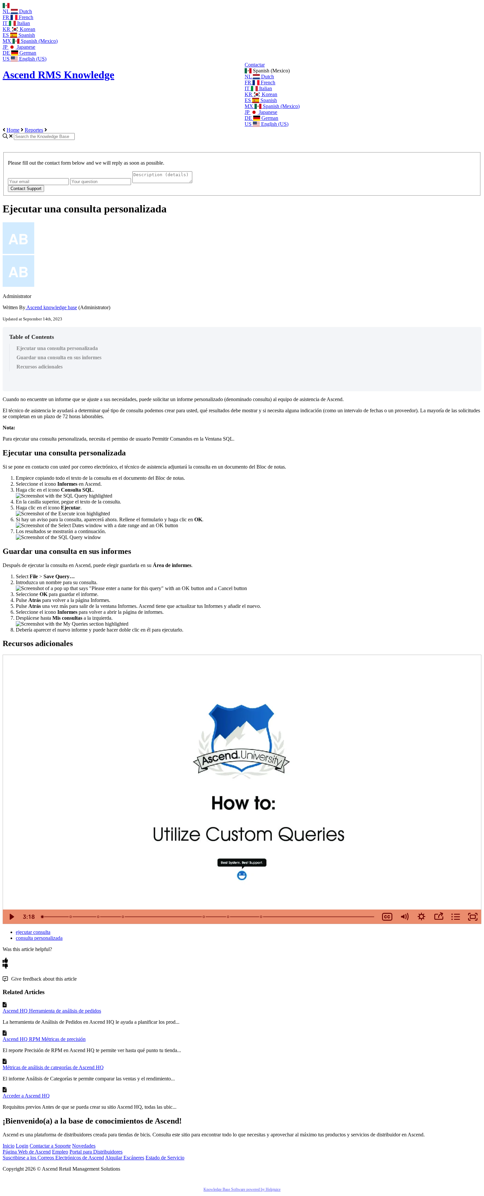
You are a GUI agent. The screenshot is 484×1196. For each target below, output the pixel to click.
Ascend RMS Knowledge (58, 75)
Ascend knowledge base (51, 307)
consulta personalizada (39, 938)
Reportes (34, 130)
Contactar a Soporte (50, 1146)
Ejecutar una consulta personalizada (57, 348)
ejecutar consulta (33, 932)
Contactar (255, 65)
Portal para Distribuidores (95, 1152)
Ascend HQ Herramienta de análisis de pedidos (52, 1011)
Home (13, 130)
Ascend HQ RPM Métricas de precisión (44, 1039)
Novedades (83, 1146)
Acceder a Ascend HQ (26, 1096)
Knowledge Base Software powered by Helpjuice (242, 1189)
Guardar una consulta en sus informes (58, 357)
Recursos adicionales (39, 366)
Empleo (60, 1152)
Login (22, 1146)
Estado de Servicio (165, 1157)
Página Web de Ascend (27, 1152)
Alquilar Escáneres (124, 1157)
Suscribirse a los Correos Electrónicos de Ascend (53, 1157)
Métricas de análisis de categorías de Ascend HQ (53, 1067)
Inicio (8, 1146)
